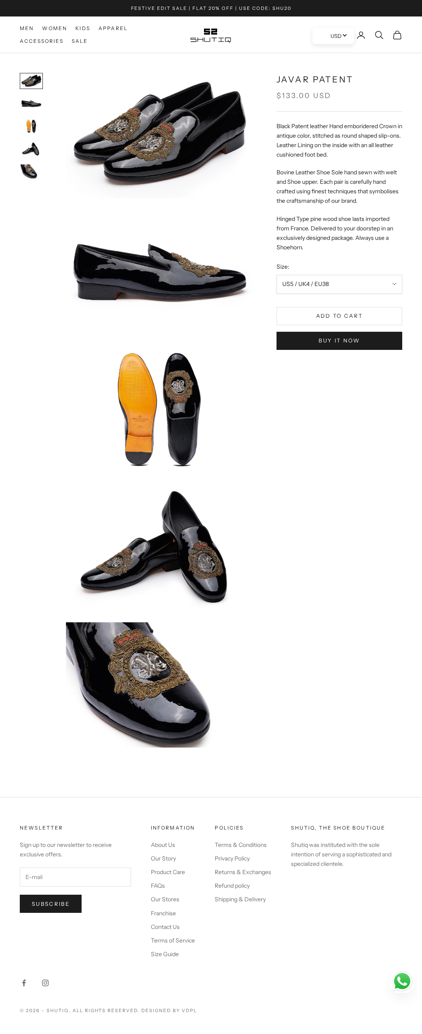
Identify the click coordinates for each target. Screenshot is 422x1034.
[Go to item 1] (31, 81)
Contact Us (165, 927)
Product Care (168, 872)
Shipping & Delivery (240, 899)
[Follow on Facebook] (24, 983)
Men (27, 28)
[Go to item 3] (31, 126)
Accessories (41, 41)
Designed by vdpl (169, 1010)
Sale (80, 41)
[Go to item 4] (31, 149)
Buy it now (339, 340)
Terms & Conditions (241, 845)
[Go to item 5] (31, 172)
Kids (82, 28)
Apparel (113, 28)
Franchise (163, 913)
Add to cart (339, 315)
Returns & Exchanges (243, 872)
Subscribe (51, 903)
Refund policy (232, 885)
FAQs (158, 885)
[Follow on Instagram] (45, 983)
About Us (163, 845)
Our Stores (165, 899)
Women (54, 28)
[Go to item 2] (31, 104)
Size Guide (165, 954)
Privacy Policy (232, 858)
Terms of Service (173, 940)
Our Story (163, 858)
